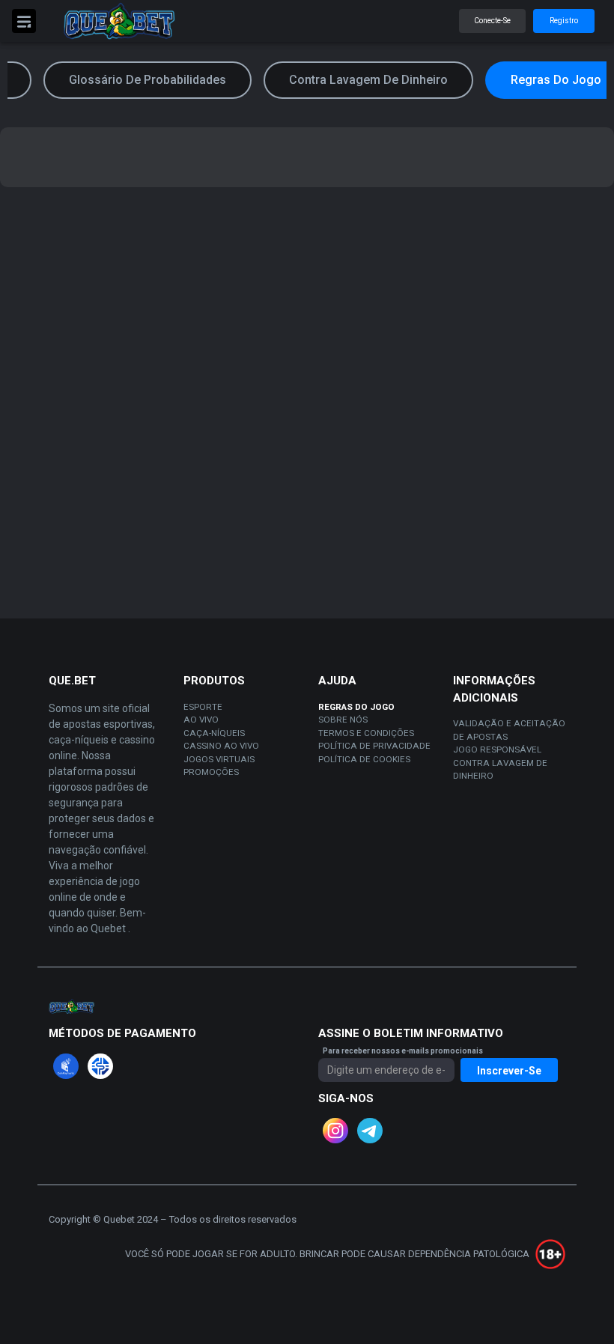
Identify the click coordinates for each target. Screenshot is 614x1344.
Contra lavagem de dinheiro (500, 770)
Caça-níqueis (214, 733)
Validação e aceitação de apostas (509, 730)
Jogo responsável (497, 749)
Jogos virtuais (219, 759)
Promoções (211, 772)
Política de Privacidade (374, 746)
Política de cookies (364, 759)
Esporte (202, 707)
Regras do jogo (356, 707)
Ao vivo (201, 719)
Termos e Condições (366, 733)
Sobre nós (343, 719)
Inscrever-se (509, 1071)
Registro (564, 20)
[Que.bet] (119, 21)
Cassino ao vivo (221, 746)
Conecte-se (492, 20)
